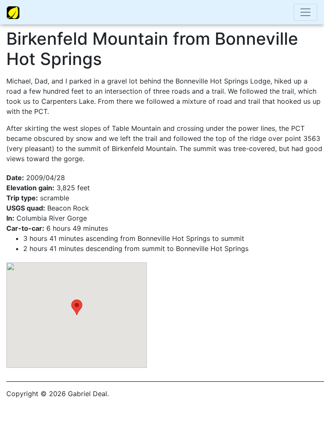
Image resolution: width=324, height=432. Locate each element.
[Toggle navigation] (305, 12)
